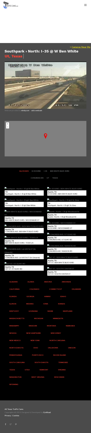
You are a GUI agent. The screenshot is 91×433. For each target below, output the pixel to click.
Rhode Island (59, 355)
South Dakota (41, 362)
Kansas (61, 304)
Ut (48, 178)
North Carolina (57, 340)
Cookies (15, 415)
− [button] (7, 126)
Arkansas (66, 282)
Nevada (12, 333)
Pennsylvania (15, 355)
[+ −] (45, 138)
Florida (13, 296)
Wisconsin (59, 377)
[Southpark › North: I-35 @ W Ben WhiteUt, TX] (45, 136)
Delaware (76, 289)
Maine (50, 311)
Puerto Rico (37, 355)
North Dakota (16, 348)
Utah (27, 370)
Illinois (12, 304)
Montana (51, 326)
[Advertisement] (45, 26)
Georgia (30, 296)
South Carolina (17, 362)
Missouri (33, 326)
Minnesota (58, 318)
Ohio (35, 348)
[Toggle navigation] (85, 5)
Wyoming (13, 384)
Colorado (34, 289)
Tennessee (63, 362)
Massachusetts (16, 318)
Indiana (30, 304)
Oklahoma (53, 348)
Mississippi (14, 326)
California (14, 289)
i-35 (45, 171)
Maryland (68, 311)
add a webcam (36, 110)
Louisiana (33, 311)
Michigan (38, 318)
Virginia (62, 370)
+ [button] (7, 123)
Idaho (63, 296)
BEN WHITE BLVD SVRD (59, 171)
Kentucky (14, 311)
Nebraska (70, 326)
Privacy (8, 415)
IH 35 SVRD (36, 171)
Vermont (43, 370)
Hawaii (47, 296)
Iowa (45, 304)
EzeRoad (47, 412)
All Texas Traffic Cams (14, 409)
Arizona (48, 282)
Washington (15, 377)
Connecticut (55, 289)
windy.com (25, 110)
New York (35, 340)
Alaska (30, 282)
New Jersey (56, 333)
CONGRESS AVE (37, 178)
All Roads (24, 171)
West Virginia (37, 377)
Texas (55, 178)
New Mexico (15, 340)
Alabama (13, 282)
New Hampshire (33, 333)
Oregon (72, 348)
